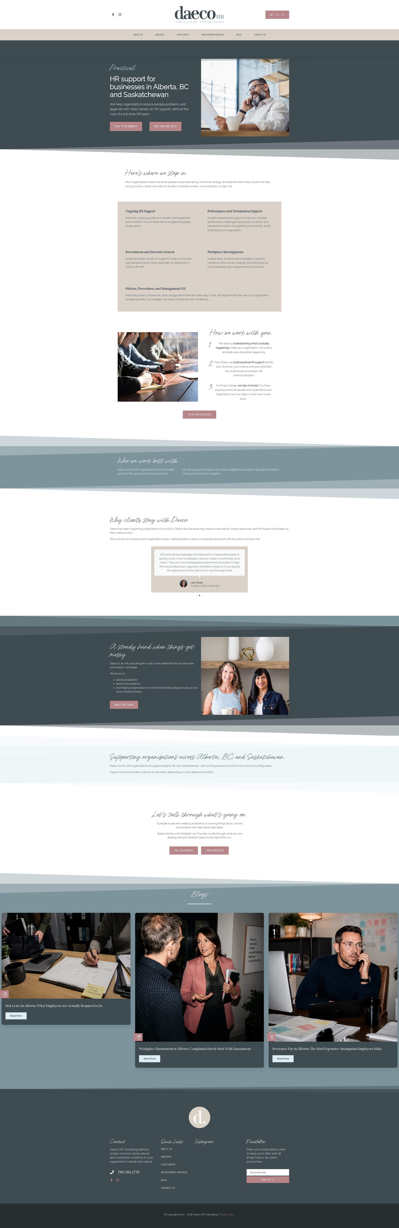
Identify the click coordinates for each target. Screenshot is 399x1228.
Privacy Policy (227, 1214)
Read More (16, 1015)
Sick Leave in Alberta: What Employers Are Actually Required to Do (54, 1006)
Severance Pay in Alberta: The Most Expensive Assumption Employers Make (327, 1049)
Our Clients (183, 35)
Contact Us (260, 35)
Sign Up (266, 1179)
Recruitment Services (213, 35)
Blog (238, 35)
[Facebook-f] (113, 15)
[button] (121, 569)
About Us (138, 35)
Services (159, 35)
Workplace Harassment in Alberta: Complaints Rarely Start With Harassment (195, 1049)
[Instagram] (120, 15)
